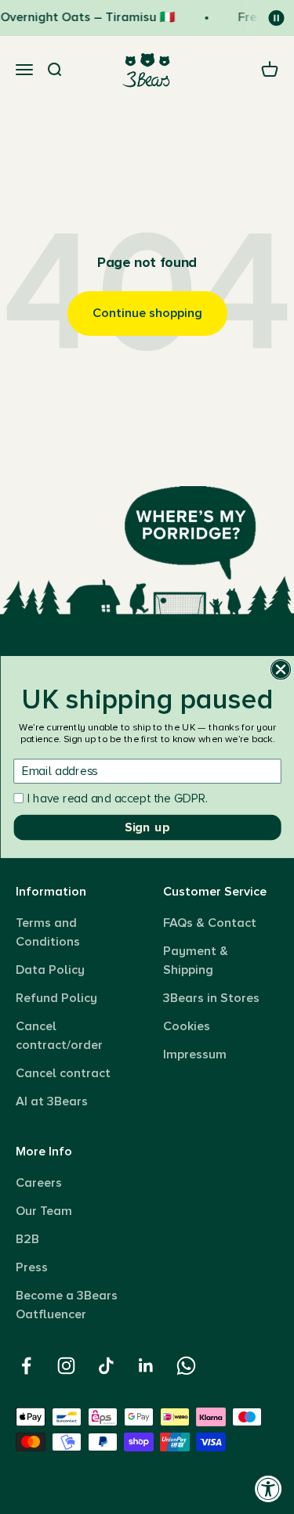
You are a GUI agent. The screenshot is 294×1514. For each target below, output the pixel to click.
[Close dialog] (280, 669)
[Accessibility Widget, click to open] (268, 1488)
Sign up (147, 827)
